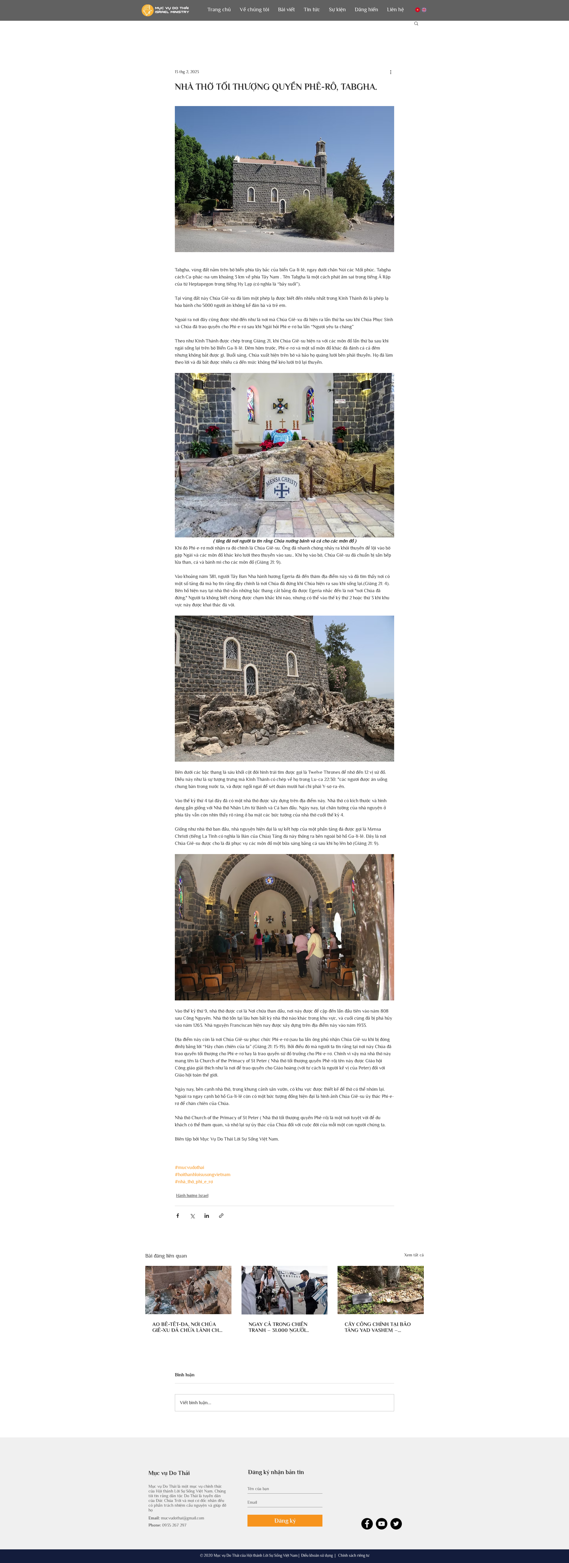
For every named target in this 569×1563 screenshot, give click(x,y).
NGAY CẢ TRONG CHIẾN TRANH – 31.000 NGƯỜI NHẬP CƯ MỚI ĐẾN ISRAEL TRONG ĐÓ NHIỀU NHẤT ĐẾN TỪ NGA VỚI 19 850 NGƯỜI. (284, 1327)
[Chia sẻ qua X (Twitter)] (192, 1215)
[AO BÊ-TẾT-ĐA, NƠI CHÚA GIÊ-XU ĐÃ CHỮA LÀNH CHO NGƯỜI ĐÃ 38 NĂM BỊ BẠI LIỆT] (188, 1290)
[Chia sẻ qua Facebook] (177, 1215)
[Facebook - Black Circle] (367, 1524)
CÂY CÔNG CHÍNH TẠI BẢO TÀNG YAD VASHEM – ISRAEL (378, 1327)
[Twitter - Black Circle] (396, 1524)
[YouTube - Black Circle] (381, 1524)
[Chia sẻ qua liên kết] (221, 1215)
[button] (254, 9)
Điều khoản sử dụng (317, 1555)
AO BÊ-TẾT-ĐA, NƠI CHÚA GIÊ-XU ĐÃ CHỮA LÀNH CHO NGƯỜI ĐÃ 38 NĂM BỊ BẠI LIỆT (187, 1327)
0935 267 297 (174, 1525)
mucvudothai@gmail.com (182, 1518)
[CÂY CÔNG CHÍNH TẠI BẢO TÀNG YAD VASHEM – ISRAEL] (381, 1290)
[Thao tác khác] (390, 71)
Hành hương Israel (192, 1195)
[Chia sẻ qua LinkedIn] (207, 1215)
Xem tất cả (414, 1255)
